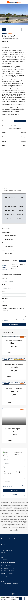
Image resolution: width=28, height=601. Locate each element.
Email (3, 291)
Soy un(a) (5, 298)
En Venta (10, 33)
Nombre (4, 278)
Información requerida (14, 324)
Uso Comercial (9, 246)
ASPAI (2, 581)
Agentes (3, 552)
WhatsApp (13, 268)
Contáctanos (4, 559)
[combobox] (14, 301)
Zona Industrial (9, 239)
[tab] (4, 29)
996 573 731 (15, 266)
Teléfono (4, 285)
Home (2, 548)
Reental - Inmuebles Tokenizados (9, 586)
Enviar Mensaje (14, 490)
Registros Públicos (5, 576)
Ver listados (22, 260)
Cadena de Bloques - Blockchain (8, 579)
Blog (2, 557)
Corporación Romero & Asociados (9, 583)
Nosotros (3, 555)
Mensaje (4, 305)
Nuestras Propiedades (6, 550)
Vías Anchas (8, 253)
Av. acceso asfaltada (10, 235)
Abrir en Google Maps (20, 120)
